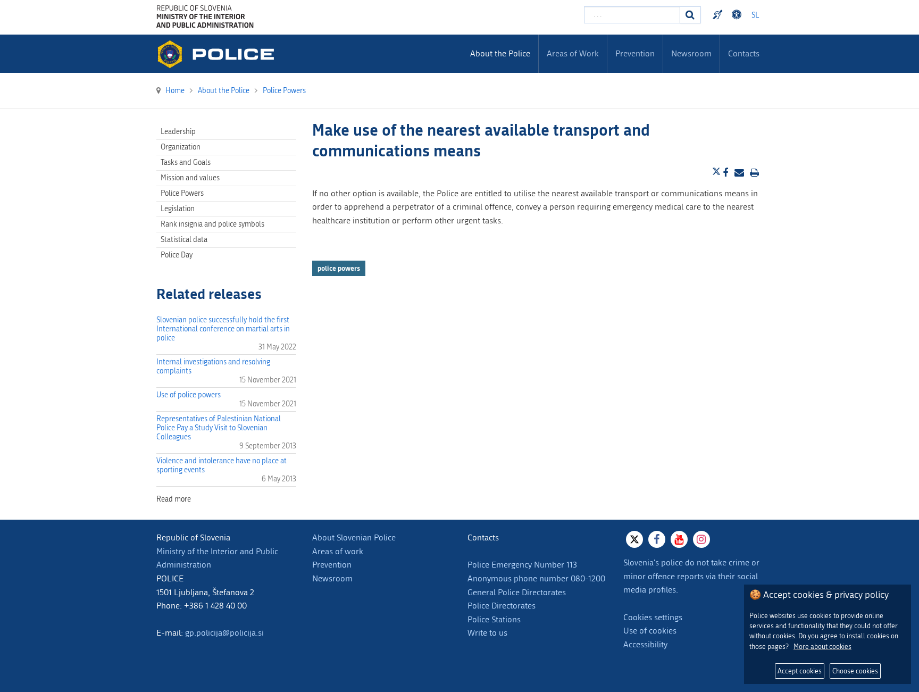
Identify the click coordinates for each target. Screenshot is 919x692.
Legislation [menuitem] (178, 208)
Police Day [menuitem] (177, 255)
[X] (634, 539)
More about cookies (822, 647)
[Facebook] (656, 539)
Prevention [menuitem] (635, 53)
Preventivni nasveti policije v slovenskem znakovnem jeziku (719, 15)
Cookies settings (652, 617)
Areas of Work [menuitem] (573, 53)
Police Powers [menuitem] (182, 193)
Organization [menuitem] (180, 147)
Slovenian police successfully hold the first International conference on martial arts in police (223, 329)
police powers (339, 268)
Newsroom (332, 578)
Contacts (743, 53)
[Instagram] (701, 539)
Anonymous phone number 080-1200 (536, 578)
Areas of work (337, 551)
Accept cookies (800, 671)
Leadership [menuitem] (178, 131)
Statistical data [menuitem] (184, 239)
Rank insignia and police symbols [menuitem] (212, 224)
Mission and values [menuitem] (190, 177)
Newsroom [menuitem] (691, 53)
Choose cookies (855, 671)
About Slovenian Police (354, 537)
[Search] (690, 14)
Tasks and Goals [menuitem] (186, 162)
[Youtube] (679, 539)
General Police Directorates (516, 592)
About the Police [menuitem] (500, 53)
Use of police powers (188, 394)
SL (755, 15)
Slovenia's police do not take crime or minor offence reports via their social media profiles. (691, 576)
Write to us (487, 633)
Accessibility (645, 644)
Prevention (332, 565)
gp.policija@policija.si (224, 633)
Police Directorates (501, 606)
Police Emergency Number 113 (522, 565)
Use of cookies (649, 631)
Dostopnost (738, 15)
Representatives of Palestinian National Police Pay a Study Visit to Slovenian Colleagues (218, 427)
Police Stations (494, 619)
